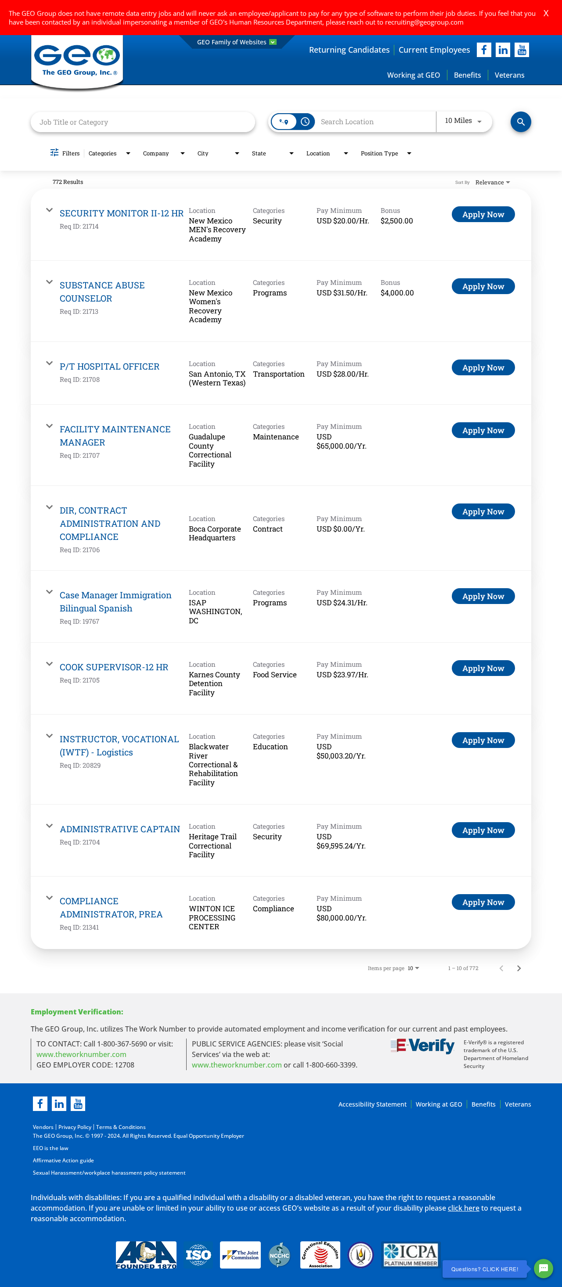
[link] (281, 225)
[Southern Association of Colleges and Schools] (361, 1256)
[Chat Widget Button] (543, 1268)
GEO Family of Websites (232, 42)
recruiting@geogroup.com (424, 22)
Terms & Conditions (121, 1127)
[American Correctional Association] (146, 1256)
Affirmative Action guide (63, 1160)
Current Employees (434, 49)
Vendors (43, 1127)
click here (463, 1208)
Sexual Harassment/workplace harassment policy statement (109, 1172)
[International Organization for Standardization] (198, 1256)
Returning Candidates (349, 49)
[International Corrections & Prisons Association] (414, 1256)
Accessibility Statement (373, 1104)
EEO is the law (50, 1148)
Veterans (510, 75)
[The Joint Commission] (240, 1256)
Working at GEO (413, 75)
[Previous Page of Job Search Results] (501, 968)
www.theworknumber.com (81, 1054)
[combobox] (143, 121)
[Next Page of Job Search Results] (519, 968)
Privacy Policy (74, 1127)
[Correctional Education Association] (320, 1256)
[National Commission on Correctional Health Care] (280, 1256)
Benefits (467, 75)
